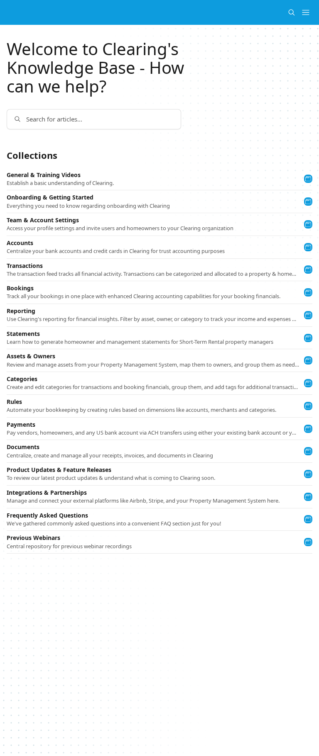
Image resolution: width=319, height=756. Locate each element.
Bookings (20, 288)
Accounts (20, 243)
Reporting (21, 311)
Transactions (25, 266)
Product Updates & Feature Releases (59, 470)
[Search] (291, 12)
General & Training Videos (44, 175)
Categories (22, 379)
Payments (21, 424)
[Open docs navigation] (305, 12)
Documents (23, 447)
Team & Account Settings (43, 220)
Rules (14, 402)
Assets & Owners (31, 356)
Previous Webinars (33, 538)
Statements (23, 334)
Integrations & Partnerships (47, 492)
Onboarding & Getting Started (50, 197)
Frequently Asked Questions (47, 515)
